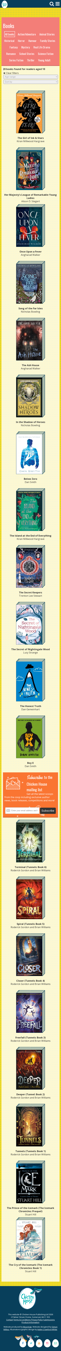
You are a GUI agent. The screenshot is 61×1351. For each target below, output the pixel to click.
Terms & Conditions (22, 1319)
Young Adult (44, 60)
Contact (9, 1319)
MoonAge (27, 1326)
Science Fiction (45, 54)
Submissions (49, 1319)
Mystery (25, 47)
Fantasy (14, 47)
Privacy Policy (37, 1319)
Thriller (30, 60)
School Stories (26, 54)
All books (9, 34)
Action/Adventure (27, 34)
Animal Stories (47, 34)
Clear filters (12, 73)
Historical (9, 41)
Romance (11, 54)
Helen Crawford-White (47, 1329)
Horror (21, 41)
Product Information (30, 1322)
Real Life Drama (41, 47)
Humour (32, 41)
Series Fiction (16, 60)
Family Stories (47, 41)
